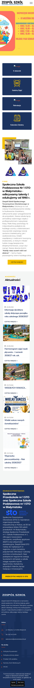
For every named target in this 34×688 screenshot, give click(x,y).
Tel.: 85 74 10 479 (11, 634)
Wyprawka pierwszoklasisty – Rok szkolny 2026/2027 (15, 459)
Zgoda (13, 682)
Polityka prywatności (17, 685)
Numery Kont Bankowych (11, 663)
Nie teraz (21, 682)
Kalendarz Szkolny (17, 125)
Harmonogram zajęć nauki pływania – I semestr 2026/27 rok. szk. (16, 352)
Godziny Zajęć (17, 90)
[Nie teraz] (32, 680)
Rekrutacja (17, 105)
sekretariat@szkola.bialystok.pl (16, 639)
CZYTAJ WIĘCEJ (11, 322)
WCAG (5, 667)
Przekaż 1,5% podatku (10, 659)
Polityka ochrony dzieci (11, 655)
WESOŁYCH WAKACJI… (15, 387)
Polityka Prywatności (10, 651)
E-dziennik (17, 71)
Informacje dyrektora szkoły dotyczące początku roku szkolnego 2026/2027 (16, 313)
